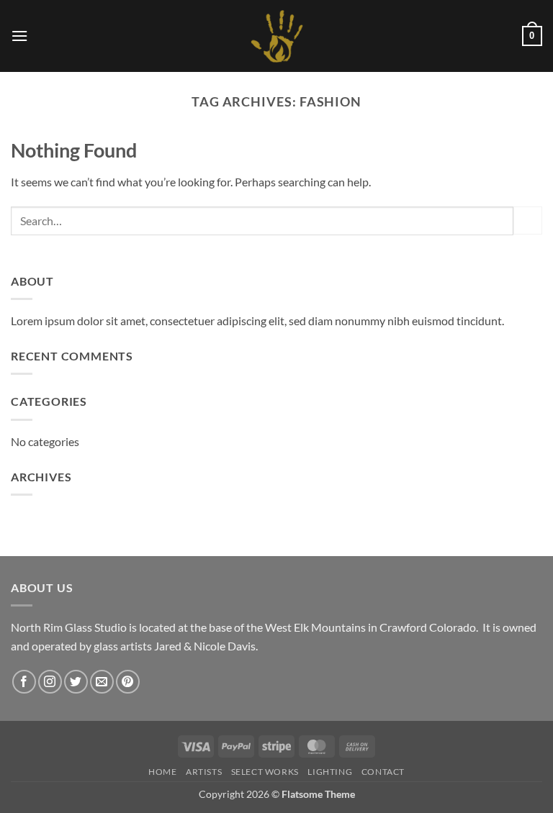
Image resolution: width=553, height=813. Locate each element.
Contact (383, 771)
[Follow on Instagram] (50, 682)
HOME (162, 771)
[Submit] (527, 220)
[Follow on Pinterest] (128, 682)
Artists (204, 771)
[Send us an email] (102, 682)
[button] (19, 35)
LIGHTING (329, 771)
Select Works (265, 771)
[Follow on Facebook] (24, 682)
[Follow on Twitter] (76, 682)
